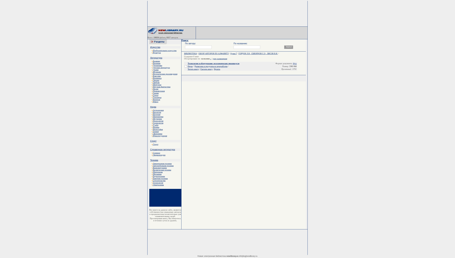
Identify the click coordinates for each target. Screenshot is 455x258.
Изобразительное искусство (164, 50)
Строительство (159, 180)
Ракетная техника (160, 178)
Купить (217, 69)
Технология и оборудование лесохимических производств (213, 63)
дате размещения (220, 59)
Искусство (155, 47)
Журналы (156, 72)
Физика (155, 127)
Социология (157, 123)
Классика (156, 76)
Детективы (157, 65)
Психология (157, 121)
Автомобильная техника (163, 166)
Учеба (155, 125)
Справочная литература (162, 149)
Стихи (155, 95)
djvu (295, 63)
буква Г (234, 53)
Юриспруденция (159, 136)
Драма (155, 70)
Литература (156, 58)
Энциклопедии (158, 155)
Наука (153, 107)
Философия (157, 129)
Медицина (157, 119)
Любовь (156, 82)
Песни (155, 89)
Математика (157, 116)
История (156, 114)
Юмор (155, 102)
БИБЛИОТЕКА (190, 53)
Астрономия (158, 110)
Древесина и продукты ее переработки (211, 66)
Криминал (157, 78)
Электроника (158, 185)
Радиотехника (158, 176)
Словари (156, 153)
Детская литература (161, 67)
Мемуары (156, 85)
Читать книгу (193, 69)
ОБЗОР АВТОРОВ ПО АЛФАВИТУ (214, 53)
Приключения (158, 91)
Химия (155, 131)
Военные (156, 63)
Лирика (155, 80)
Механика (157, 174)
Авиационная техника (162, 163)
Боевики (156, 61)
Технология (157, 183)
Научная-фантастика (161, 87)
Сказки (155, 93)
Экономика (157, 134)
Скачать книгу (206, 69)
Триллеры (156, 97)
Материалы (157, 172)
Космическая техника (161, 170)
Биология (156, 112)
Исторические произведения (164, 74)
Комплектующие (159, 168)
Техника (154, 160)
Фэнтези (156, 99)
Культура (156, 53)
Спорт (153, 141)
